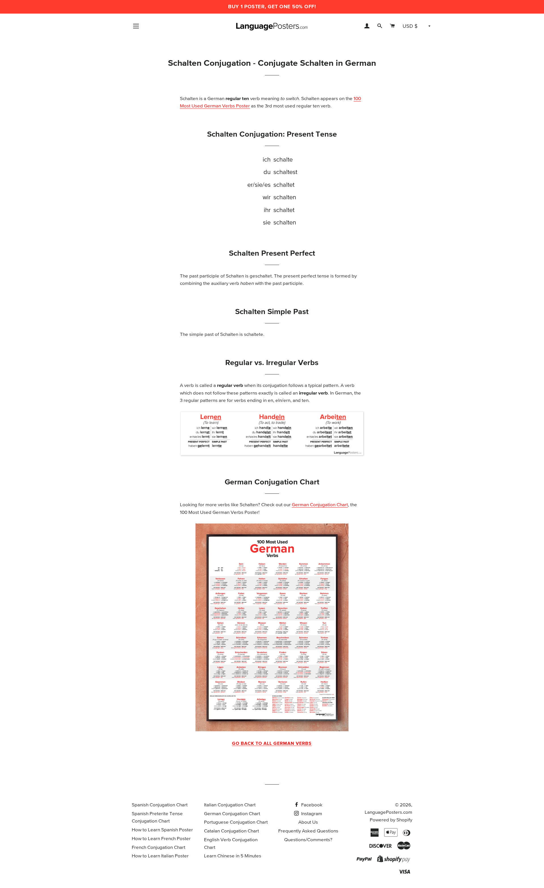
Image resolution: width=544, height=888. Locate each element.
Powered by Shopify (391, 820)
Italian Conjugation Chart (230, 805)
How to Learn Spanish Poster (162, 830)
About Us (308, 822)
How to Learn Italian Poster (160, 856)
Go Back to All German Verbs (272, 743)
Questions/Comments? (308, 840)
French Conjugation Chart (158, 847)
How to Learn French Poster (161, 838)
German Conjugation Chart (320, 505)
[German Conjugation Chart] (272, 627)
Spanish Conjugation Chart (160, 805)
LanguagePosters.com (388, 812)
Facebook (311, 805)
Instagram (311, 813)
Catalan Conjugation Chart (231, 831)
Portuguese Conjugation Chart (236, 822)
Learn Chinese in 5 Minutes (232, 856)
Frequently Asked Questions (308, 831)
